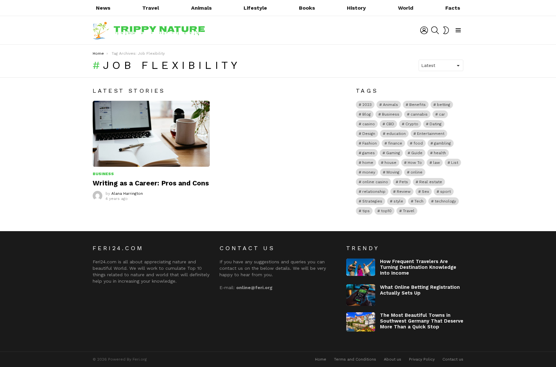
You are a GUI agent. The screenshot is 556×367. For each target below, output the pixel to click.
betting (443, 104)
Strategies (372, 201)
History (356, 8)
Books (307, 8)
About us (392, 359)
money (368, 172)
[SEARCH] (435, 30)
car (442, 114)
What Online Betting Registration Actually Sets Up (420, 290)
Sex (425, 191)
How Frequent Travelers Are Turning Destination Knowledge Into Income (418, 267)
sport (445, 191)
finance (395, 143)
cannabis (419, 114)
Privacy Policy (422, 359)
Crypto (411, 124)
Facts (452, 8)
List (454, 162)
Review (404, 191)
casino (368, 124)
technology (445, 201)
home (367, 162)
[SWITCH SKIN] (446, 30)
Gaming (393, 153)
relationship (373, 191)
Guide (416, 153)
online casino (375, 182)
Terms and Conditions (355, 359)
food (418, 143)
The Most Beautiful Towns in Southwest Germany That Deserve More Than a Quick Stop (421, 321)
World (405, 8)
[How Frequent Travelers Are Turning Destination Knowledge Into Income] (360, 267)
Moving (392, 172)
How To (415, 162)
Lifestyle (255, 8)
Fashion (369, 143)
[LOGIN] (424, 30)
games (368, 153)
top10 (386, 211)
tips (366, 211)
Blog (366, 114)
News (103, 8)
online (416, 172)
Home (320, 359)
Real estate (430, 182)
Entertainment (430, 133)
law (436, 162)
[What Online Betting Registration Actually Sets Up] (360, 295)
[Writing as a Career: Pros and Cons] (151, 134)
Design (368, 133)
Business (103, 174)
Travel (150, 8)
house (390, 162)
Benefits (417, 104)
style (398, 201)
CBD (390, 124)
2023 (367, 104)
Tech (418, 201)
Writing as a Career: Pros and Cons (151, 183)
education (396, 133)
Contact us (452, 359)
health (440, 153)
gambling (442, 143)
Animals (201, 8)
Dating (435, 124)
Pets (403, 182)
